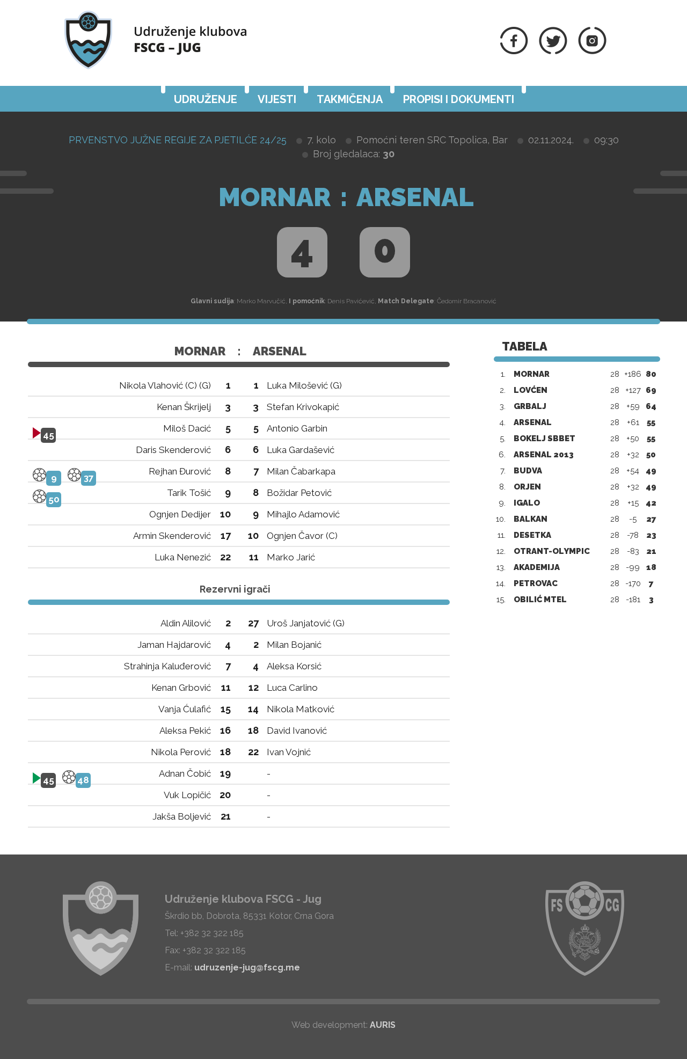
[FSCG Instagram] (592, 51)
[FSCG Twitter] (553, 51)
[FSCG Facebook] (514, 51)
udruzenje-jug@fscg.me (247, 967)
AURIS (383, 1025)
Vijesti (277, 99)
